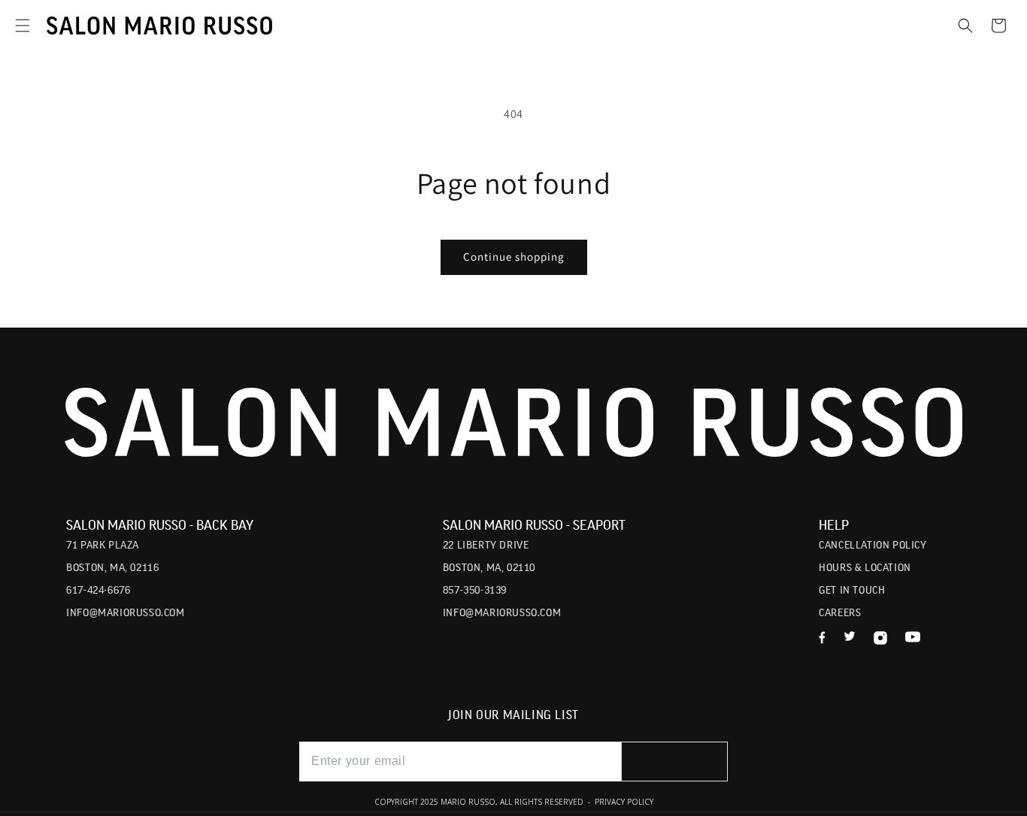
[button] (22, 25)
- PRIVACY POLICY (619, 801)
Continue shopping (514, 256)
